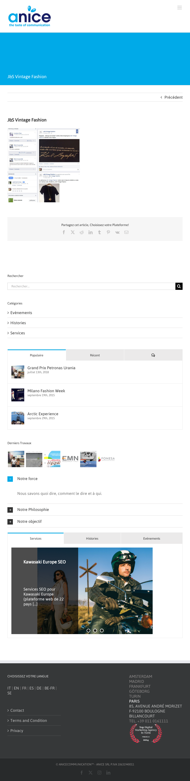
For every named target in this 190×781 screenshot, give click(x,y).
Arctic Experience (42, 414)
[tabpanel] (95, 591)
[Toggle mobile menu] (180, 7)
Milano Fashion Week (46, 391)
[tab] (36, 538)
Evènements (21, 312)
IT (9, 688)
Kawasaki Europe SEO (45, 561)
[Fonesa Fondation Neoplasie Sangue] (106, 459)
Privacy (16, 730)
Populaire (36, 355)
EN (16, 688)
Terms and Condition (28, 720)
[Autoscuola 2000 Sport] (34, 459)
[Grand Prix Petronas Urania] (17, 368)
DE (39, 688)
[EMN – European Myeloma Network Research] (70, 459)
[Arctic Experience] (17, 414)
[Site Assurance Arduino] (88, 459)
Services (17, 333)
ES (31, 688)
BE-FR (50, 688)
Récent (95, 355)
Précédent (174, 97)
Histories (18, 323)
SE (9, 693)
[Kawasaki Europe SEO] (95, 591)
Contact (17, 710)
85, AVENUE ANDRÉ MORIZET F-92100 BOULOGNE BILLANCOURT (155, 711)
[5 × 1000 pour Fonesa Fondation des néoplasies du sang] (52, 459)
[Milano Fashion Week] (17, 391)
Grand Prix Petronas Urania (51, 368)
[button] (95, 478)
